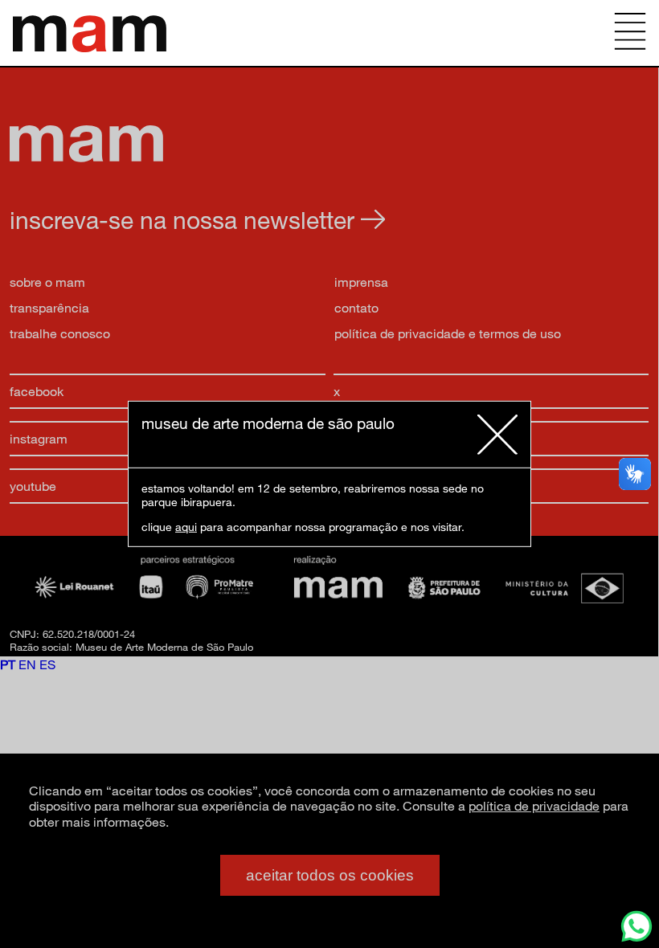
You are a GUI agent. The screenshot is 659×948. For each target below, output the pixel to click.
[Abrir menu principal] (630, 33)
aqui (186, 526)
